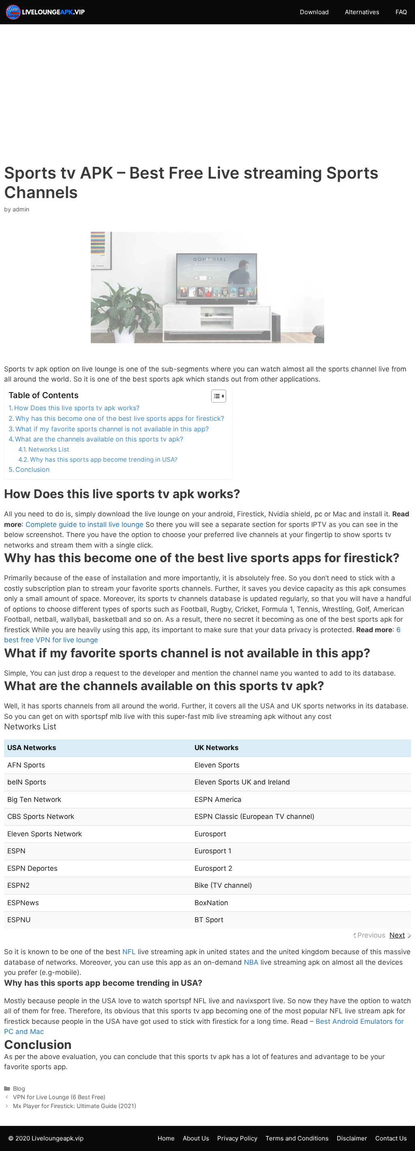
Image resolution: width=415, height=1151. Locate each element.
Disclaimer (352, 1138)
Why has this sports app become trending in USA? (104, 459)
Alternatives (362, 12)
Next (397, 935)
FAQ (401, 12)
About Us (196, 1138)
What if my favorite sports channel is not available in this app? (112, 429)
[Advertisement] (207, 102)
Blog (19, 1088)
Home (166, 1138)
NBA (251, 962)
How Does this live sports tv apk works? (76, 408)
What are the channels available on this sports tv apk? (99, 439)
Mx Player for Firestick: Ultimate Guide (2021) (74, 1105)
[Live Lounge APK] (47, 12)
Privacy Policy (237, 1138)
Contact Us (391, 1138)
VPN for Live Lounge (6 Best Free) (59, 1096)
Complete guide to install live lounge (84, 524)
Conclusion (32, 469)
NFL (129, 952)
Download (314, 12)
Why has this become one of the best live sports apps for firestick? (119, 418)
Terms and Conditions (297, 1138)
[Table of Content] (218, 396)
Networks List (48, 449)
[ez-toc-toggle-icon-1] (214, 396)
